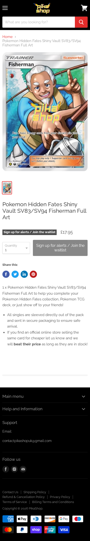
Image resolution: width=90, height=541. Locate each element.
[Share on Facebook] (6, 274)
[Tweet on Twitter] (15, 274)
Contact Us (10, 492)
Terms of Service (14, 502)
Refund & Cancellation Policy (23, 497)
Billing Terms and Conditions (53, 502)
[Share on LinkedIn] (24, 274)
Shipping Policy (35, 492)
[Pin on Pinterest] (33, 274)
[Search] (81, 22)
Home (7, 37)
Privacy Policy (60, 497)
